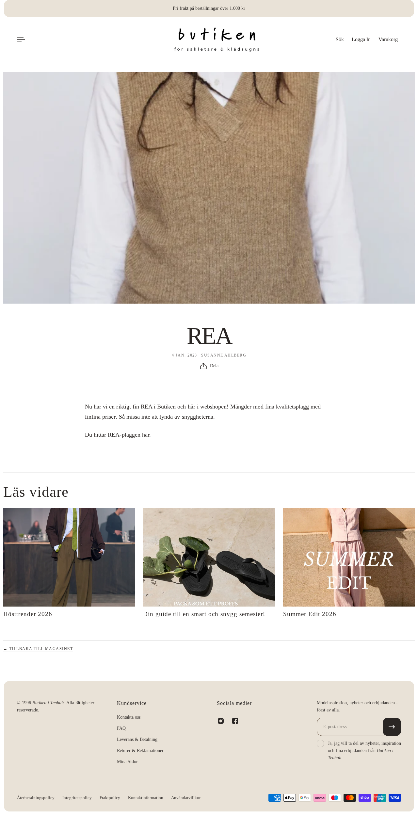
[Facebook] (235, 721)
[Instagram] (221, 721)
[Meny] (20, 39)
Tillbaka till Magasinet (38, 648)
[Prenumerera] (392, 727)
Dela (214, 365)
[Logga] (216, 40)
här (145, 434)
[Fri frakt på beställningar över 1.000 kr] (209, 8)
